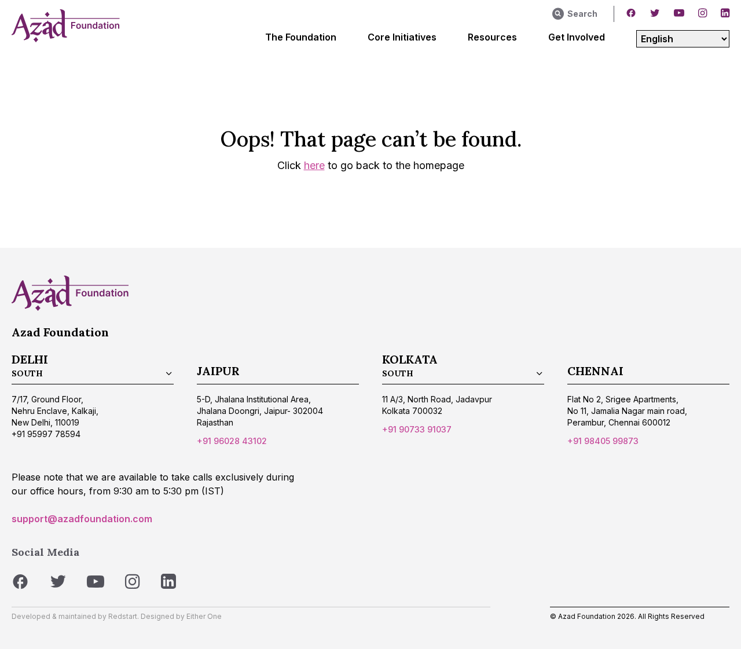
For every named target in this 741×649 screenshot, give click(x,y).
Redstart (122, 616)
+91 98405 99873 (603, 441)
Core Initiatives (402, 37)
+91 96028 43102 (232, 441)
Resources (492, 37)
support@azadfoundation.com (82, 519)
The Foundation (300, 37)
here (314, 165)
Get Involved (576, 37)
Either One (204, 616)
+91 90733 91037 (417, 429)
